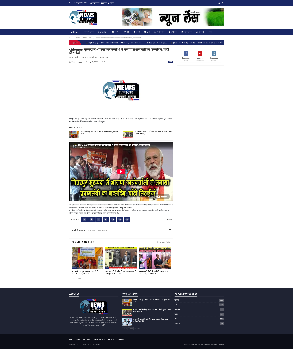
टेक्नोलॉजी (187, 32)
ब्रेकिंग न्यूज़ (89, 32)
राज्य (116, 32)
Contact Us (86, 339)
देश (128, 32)
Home (76, 32)
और (210, 32)
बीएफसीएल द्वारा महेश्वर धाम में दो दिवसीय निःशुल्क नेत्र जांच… (99, 133)
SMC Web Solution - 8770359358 (212, 344)
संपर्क (105, 3)
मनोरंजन (160, 32)
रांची (107, 268)
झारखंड (103, 32)
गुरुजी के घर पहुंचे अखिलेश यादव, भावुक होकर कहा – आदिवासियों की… (151, 320)
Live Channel (74, 339)
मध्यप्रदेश (177, 309)
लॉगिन (112, 3)
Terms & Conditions (115, 339)
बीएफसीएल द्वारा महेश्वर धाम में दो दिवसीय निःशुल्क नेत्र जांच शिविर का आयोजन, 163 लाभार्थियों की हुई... (99, 43)
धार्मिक (201, 32)
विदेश (138, 32)
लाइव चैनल (95, 3)
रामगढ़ (171, 61)
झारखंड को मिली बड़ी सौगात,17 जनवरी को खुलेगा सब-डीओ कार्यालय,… (153, 133)
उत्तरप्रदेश (177, 323)
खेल (148, 32)
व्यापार (174, 32)
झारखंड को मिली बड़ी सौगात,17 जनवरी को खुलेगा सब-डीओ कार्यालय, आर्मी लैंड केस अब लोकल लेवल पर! (184, 43)
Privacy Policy (99, 339)
